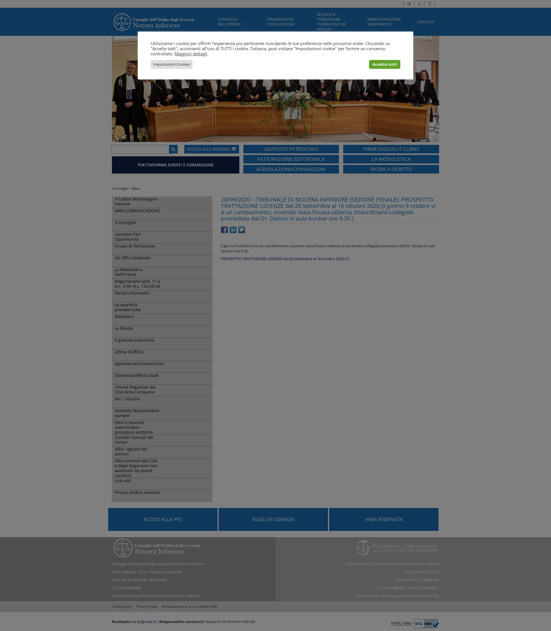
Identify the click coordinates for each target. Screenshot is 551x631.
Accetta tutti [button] (384, 64)
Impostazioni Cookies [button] (171, 64)
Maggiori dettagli (190, 53)
